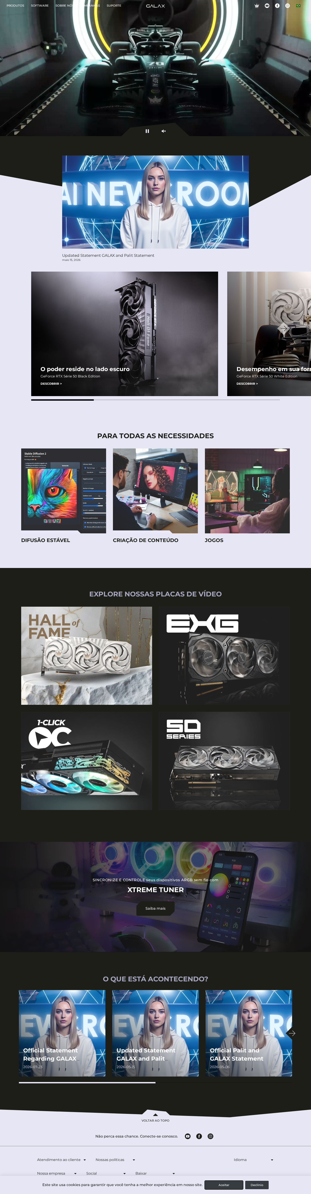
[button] (62, 400)
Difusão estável (45, 540)
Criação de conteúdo (145, 540)
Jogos (214, 540)
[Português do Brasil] (298, 5)
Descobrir (51, 383)
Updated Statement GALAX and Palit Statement (108, 255)
